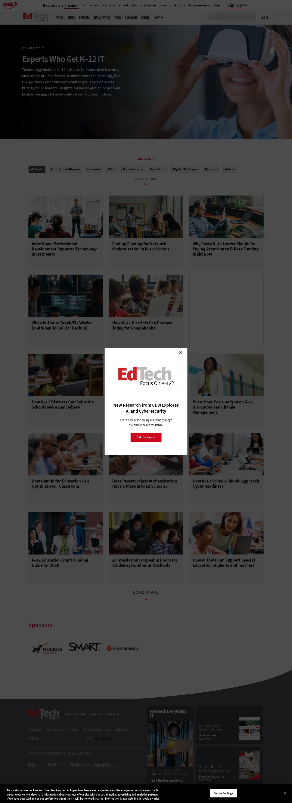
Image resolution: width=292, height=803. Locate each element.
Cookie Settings (223, 793)
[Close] (285, 793)
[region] (146, 793)
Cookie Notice (151, 798)
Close (181, 352)
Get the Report (146, 437)
